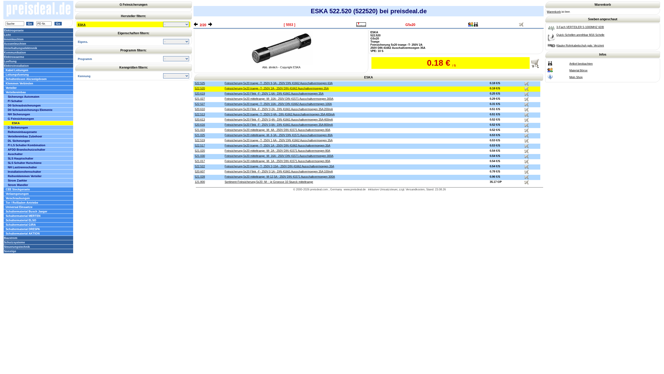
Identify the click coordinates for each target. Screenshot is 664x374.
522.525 (200, 83)
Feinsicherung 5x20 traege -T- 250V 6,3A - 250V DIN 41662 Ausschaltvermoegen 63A (279, 83)
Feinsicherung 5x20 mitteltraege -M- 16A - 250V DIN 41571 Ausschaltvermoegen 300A (279, 155)
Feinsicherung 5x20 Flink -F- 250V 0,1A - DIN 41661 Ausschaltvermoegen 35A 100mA (279, 171)
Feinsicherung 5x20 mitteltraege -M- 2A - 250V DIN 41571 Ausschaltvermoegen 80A (277, 150)
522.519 (200, 140)
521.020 (200, 150)
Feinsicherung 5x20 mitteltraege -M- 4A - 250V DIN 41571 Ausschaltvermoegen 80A (277, 129)
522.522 (200, 166)
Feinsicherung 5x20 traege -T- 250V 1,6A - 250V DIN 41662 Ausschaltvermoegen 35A (279, 140)
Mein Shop (576, 77)
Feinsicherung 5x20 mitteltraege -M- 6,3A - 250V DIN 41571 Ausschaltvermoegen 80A (279, 135)
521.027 (200, 98)
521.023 (200, 129)
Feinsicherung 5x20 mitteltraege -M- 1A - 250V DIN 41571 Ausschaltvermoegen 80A (277, 161)
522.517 (200, 145)
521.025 (200, 135)
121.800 (200, 181)
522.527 (200, 103)
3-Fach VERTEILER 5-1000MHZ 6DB (580, 27)
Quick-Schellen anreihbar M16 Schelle (580, 34)
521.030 (200, 155)
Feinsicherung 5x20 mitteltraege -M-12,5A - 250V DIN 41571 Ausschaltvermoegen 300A (280, 176)
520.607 (200, 171)
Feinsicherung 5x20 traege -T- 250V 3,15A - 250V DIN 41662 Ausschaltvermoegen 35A (279, 166)
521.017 (200, 161)
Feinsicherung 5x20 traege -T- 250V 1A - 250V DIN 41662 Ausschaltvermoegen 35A (277, 145)
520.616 (200, 124)
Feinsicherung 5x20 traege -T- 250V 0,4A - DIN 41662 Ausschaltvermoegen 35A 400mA (280, 114)
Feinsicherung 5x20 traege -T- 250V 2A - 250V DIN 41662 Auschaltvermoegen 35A (277, 88)
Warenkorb (554, 11)
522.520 (200, 88)
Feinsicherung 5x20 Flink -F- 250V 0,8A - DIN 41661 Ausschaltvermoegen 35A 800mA (279, 124)
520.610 (200, 109)
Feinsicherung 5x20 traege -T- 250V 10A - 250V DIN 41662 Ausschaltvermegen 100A (278, 103)
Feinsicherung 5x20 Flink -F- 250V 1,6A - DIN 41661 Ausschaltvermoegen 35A (274, 93)
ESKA (82, 24)
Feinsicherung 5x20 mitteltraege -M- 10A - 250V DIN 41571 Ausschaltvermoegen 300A (279, 98)
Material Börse (578, 70)
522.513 (200, 114)
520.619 (200, 93)
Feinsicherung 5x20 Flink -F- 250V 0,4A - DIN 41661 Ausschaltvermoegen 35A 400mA (279, 119)
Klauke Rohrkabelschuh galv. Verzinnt (580, 45)
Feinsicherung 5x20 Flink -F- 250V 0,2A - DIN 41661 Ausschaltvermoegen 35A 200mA (279, 109)
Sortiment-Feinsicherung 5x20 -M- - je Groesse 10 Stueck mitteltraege (269, 181)
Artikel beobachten (581, 63)
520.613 (200, 119)
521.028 (200, 176)
